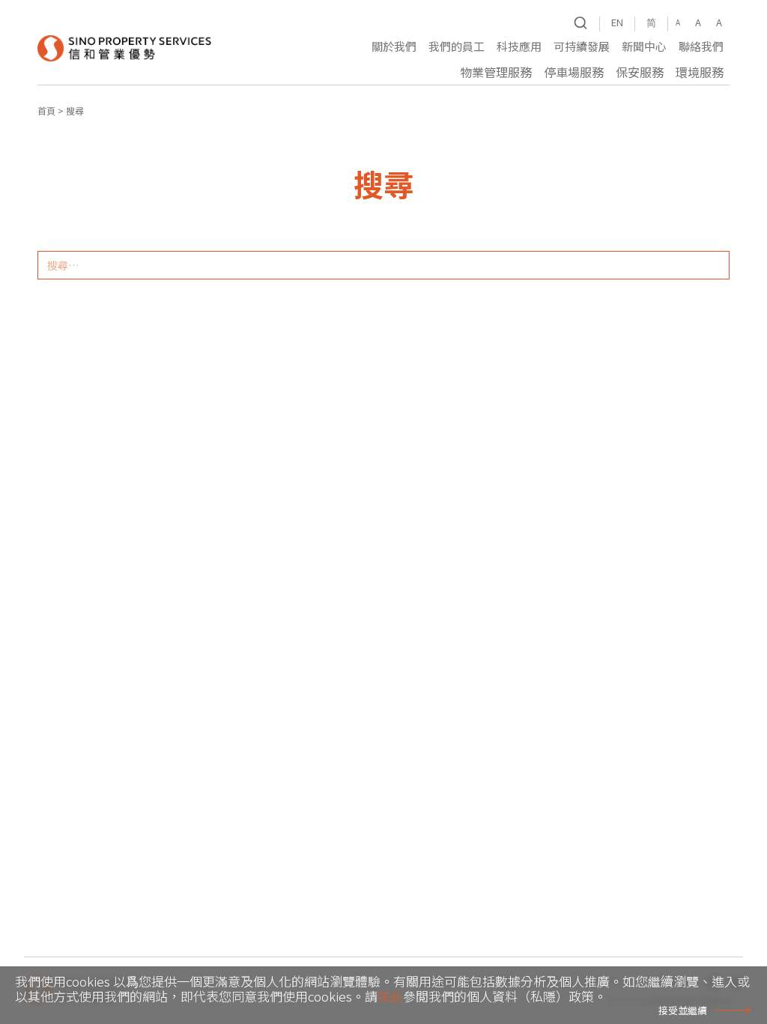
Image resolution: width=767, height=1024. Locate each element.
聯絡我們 (701, 46)
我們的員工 (456, 46)
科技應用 (519, 46)
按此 (390, 996)
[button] (394, 48)
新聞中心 (644, 46)
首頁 (46, 110)
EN (617, 22)
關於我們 (394, 46)
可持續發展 (582, 46)
